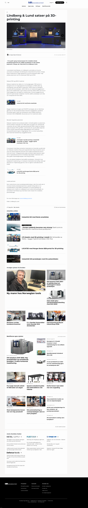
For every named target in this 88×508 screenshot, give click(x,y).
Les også (19, 101)
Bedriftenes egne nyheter (15, 336)
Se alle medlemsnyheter (60, 426)
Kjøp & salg (31, 6)
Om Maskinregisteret (46, 492)
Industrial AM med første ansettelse (27, 103)
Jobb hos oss (45, 490)
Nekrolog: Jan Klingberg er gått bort (35, 439)
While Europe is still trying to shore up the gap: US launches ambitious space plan (16, 457)
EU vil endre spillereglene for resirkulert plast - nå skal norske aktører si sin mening (34, 444)
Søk (8, 2)
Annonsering (23, 488)
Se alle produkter (24, 490)
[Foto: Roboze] (36, 35)
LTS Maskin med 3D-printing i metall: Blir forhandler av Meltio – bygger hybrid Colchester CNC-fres (28, 141)
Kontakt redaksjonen (46, 486)
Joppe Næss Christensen (15, 54)
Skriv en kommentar (60, 207)
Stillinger (38, 6)
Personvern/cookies (35, 486)
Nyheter (24, 6)
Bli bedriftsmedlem (25, 486)
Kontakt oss (44, 488)
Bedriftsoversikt (46, 6)
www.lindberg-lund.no (26, 198)
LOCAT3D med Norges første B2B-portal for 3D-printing (28, 172)
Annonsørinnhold (35, 488)
